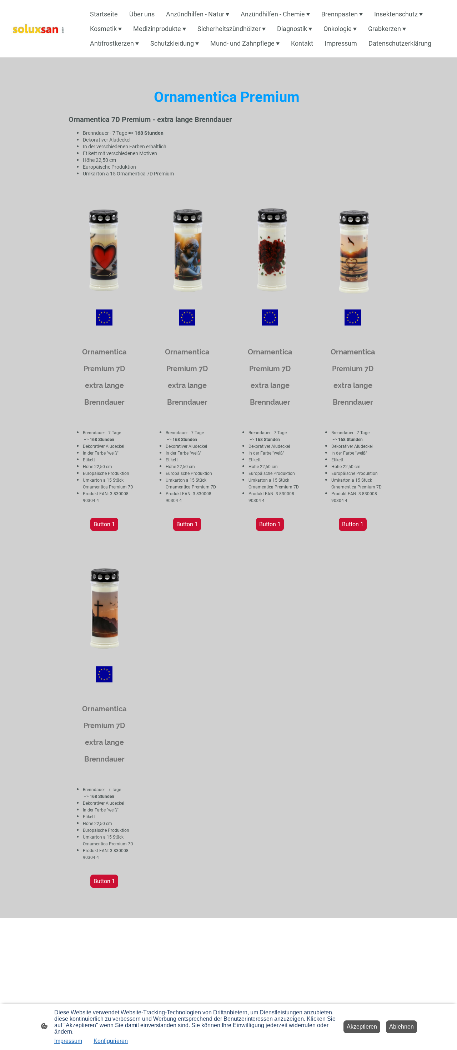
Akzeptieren (362, 1027)
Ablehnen (401, 1027)
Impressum (68, 1041)
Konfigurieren (111, 1041)
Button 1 (104, 524)
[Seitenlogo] (38, 29)
